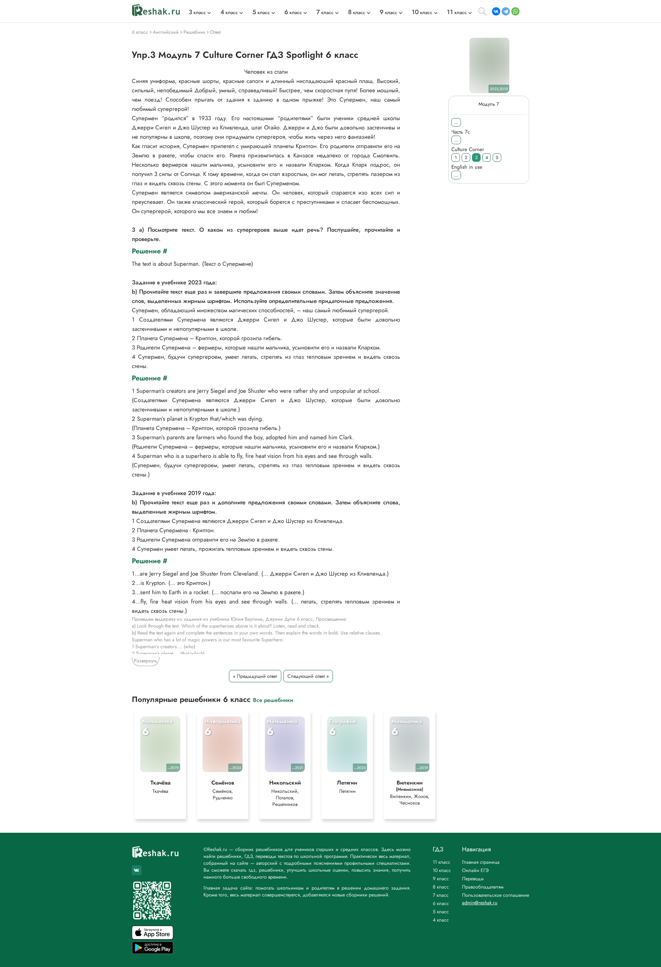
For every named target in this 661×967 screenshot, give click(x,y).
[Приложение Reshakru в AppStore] (152, 938)
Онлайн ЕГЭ (475, 870)
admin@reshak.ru (479, 902)
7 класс (441, 895)
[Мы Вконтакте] (136, 870)
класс (197, 12)
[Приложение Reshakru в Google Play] (152, 952)
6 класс (441, 903)
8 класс (441, 886)
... (456, 122)
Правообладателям (483, 886)
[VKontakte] (496, 11)
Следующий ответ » (308, 676)
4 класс (441, 919)
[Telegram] (506, 11)
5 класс (441, 911)
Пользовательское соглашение (495, 895)
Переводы (473, 878)
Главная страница (481, 862)
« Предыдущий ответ (255, 676)
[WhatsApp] (515, 11)
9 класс (441, 878)
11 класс (441, 862)
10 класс (442, 870)
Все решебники (273, 699)
